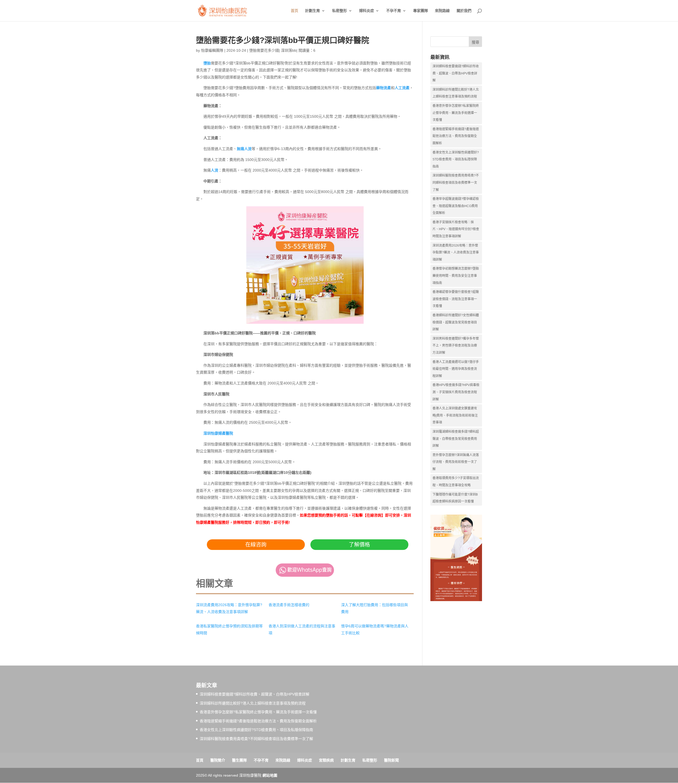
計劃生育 (312, 11)
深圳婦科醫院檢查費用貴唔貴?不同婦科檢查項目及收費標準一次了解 (455, 182)
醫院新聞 (391, 760)
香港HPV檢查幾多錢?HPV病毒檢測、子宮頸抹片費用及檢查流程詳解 (455, 392)
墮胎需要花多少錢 (264, 50)
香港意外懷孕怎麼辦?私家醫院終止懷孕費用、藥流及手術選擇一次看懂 (455, 113)
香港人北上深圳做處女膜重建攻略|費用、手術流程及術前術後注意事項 (455, 415)
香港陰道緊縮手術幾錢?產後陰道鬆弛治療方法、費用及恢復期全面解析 (455, 136)
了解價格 (359, 545)
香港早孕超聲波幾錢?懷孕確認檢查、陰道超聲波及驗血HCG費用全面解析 (455, 206)
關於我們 (464, 11)
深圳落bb (288, 50)
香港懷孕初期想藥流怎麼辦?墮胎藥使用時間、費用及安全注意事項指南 (455, 276)
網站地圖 (269, 775)
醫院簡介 (217, 760)
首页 (294, 11)
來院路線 (442, 11)
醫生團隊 (239, 760)
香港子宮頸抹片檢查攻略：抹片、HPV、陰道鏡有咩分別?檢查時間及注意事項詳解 (455, 229)
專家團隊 (420, 11)
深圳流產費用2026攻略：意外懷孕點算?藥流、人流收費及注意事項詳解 (455, 252)
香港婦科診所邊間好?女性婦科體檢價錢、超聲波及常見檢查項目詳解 (455, 322)
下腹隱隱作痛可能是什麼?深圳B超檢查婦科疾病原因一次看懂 (455, 498)
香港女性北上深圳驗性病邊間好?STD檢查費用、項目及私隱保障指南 (455, 159)
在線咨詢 (255, 545)
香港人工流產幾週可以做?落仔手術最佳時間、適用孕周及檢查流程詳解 (455, 369)
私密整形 (339, 11)
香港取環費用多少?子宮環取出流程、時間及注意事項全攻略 (455, 481)
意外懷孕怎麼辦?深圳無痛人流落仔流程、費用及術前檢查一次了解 (455, 462)
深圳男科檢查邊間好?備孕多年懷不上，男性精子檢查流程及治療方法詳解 (455, 346)
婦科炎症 (366, 11)
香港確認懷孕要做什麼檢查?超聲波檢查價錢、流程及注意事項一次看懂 (455, 299)
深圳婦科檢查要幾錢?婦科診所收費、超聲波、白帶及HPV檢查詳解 (455, 73)
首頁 (199, 760)
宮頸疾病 (326, 760)
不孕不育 (393, 11)
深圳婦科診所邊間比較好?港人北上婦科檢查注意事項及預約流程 (455, 93)
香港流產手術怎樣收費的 (289, 605)
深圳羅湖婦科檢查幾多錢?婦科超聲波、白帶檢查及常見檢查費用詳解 (455, 439)
